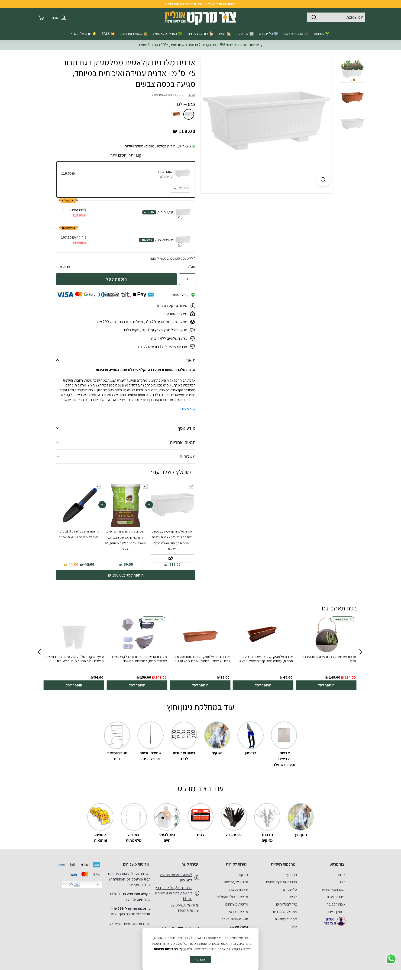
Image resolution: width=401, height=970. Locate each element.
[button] (39, 652)
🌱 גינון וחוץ (322, 33)
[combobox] (336, 17)
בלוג (343, 882)
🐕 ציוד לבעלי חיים (201, 33)
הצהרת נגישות (336, 896)
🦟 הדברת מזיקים (296, 33)
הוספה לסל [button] (326, 685)
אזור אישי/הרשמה (236, 882)
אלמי (191, 94)
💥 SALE (108, 33)
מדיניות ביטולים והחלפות (231, 896)
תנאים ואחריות (182, 442)
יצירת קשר (190, 864)
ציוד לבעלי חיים (286, 904)
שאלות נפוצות (238, 889)
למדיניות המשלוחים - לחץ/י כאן (130, 924)
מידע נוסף (186, 428)
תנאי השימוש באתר (235, 919)
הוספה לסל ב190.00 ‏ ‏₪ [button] (126, 575)
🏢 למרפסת (245, 33)
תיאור (190, 360)
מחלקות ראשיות (283, 864)
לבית (293, 896)
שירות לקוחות (236, 864)
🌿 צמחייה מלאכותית (167, 33)
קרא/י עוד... (186, 408)
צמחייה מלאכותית (285, 911)
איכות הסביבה (336, 904)
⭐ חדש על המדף (84, 33)
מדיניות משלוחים (236, 904)
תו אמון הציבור (336, 911)
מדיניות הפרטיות (237, 911)
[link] (326, 652)
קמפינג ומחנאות (286, 919)
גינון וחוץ (291, 874)
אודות (342, 874)
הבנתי (200, 959)
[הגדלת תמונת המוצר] (323, 180)
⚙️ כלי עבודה (268, 33)
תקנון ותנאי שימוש (333, 889)
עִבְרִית (68, 884)
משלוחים (187, 456)
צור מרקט (337, 864)
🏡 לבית (225, 33)
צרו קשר (242, 874)
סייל (294, 926)
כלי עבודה (290, 889)
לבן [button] (170, 558)
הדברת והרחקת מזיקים (281, 882)
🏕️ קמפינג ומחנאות (134, 33)
